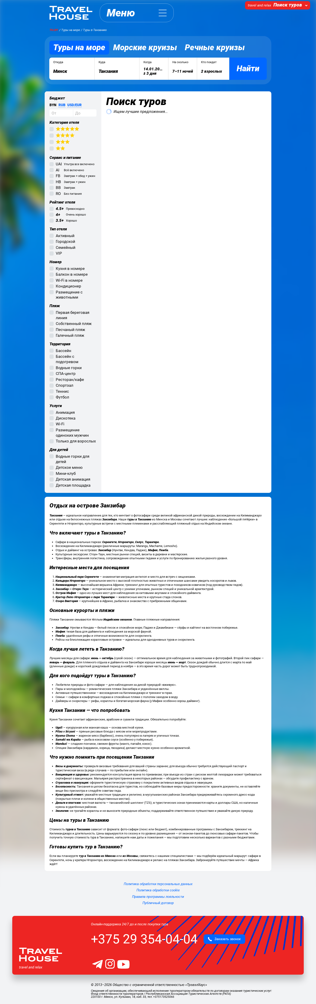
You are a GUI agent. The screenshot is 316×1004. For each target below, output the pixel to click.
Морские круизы (145, 47)
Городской (65, 241)
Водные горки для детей (72, 459)
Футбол (62, 397)
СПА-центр (66, 373)
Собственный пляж (74, 323)
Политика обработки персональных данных (158, 884)
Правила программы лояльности (158, 897)
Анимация (65, 412)
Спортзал (64, 385)
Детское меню (69, 467)
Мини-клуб (66, 473)
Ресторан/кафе (70, 379)
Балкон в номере (72, 274)
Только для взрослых (76, 441)
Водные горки (69, 367)
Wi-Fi (60, 424)
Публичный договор (158, 903)
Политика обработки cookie (158, 890)
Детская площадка (73, 485)
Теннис (62, 391)
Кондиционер (68, 286)
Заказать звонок (226, 939)
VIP (59, 253)
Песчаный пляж (70, 329)
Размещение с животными (69, 295)
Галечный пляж (70, 335)
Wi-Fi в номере (69, 280)
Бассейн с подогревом (67, 359)
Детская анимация (73, 479)
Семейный (65, 247)
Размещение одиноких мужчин (72, 433)
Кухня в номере (70, 268)
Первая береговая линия (72, 315)
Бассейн (63, 350)
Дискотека (65, 418)
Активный (65, 235)
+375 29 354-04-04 (144, 939)
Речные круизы (215, 47)
